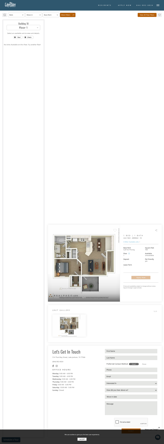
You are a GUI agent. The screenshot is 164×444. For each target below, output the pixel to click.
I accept (82, 439)
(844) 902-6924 (57, 361)
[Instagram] (57, 366)
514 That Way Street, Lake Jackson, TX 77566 (68, 357)
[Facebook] (53, 366)
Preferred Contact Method (117, 364)
